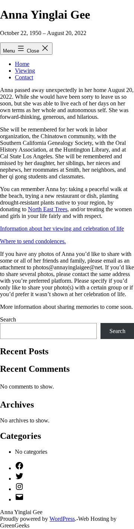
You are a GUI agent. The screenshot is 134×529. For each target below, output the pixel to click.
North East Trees (47, 209)
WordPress (62, 519)
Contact (24, 77)
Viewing (25, 70)
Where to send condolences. (33, 241)
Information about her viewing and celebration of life (62, 228)
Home (22, 64)
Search (8, 319)
